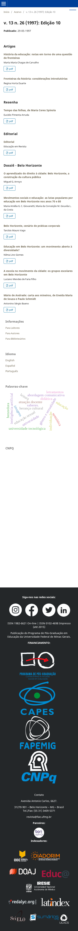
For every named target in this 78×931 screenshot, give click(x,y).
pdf (11, 68)
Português (11, 371)
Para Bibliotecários (15, 338)
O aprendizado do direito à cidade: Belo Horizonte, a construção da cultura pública (36, 175)
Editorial (9, 142)
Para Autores (12, 333)
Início (6, 12)
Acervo (17, 12)
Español (10, 365)
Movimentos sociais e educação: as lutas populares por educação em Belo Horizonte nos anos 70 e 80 (38, 199)
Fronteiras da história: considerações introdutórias (35, 78)
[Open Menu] (3, 3)
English (10, 360)
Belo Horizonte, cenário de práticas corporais (32, 225)
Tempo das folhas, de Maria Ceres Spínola (30, 110)
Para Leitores (12, 327)
